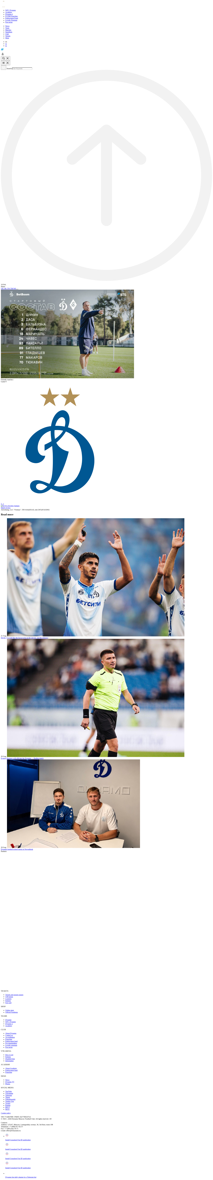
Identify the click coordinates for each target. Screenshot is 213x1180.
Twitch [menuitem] (7, 1103)
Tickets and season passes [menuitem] (14, 995)
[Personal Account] (2, 55)
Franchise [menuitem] (8, 1039)
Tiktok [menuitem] (7, 1097)
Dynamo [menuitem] (8, 1020)
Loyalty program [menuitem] (11, 1045)
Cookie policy (6, 1113)
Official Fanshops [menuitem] (11, 1012)
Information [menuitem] (9, 1061)
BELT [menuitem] (7, 1107)
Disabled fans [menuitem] (10, 1059)
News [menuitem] (7, 1080)
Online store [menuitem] (9, 1010)
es (6, 46)
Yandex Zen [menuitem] (9, 1101)
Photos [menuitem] (7, 1084)
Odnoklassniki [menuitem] (10, 1099)
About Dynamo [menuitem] (10, 1033)
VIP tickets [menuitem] (9, 997)
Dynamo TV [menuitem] (9, 1082)
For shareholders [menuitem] (11, 1043)
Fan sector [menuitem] (9, 1047)
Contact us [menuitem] (9, 1035)
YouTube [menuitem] (8, 1091)
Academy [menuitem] (8, 1026)
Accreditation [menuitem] (10, 1037)
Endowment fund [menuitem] (11, 1041)
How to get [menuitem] (9, 1055)
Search (9, 68)
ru (6, 44)
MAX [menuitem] (7, 1109)
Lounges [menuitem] (8, 999)
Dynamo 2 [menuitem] (9, 1024)
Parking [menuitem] (8, 1001)
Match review (6, 508)
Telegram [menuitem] (8, 1095)
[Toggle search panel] (5, 58)
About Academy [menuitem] (11, 1068)
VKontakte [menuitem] (9, 1093)
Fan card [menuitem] (8, 1003)
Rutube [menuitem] (7, 1105)
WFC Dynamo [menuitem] (10, 1022)
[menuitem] (108, 10)
